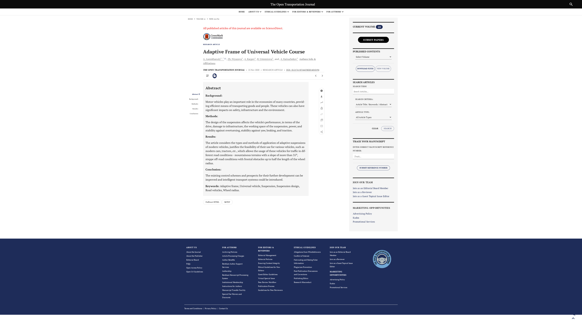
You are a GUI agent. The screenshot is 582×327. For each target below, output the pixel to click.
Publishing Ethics (301, 278)
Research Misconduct (302, 282)
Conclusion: (194, 114)
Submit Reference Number (373, 168)
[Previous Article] (316, 75)
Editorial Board (192, 260)
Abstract (195, 94)
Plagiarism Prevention (303, 267)
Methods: (195, 104)
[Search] (571, 4)
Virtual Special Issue (266, 278)
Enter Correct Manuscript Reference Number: (373, 149)
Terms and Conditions (193, 308)
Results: (195, 109)
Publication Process (266, 286)
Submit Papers (373, 39)
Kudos (356, 217)
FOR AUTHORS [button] (333, 12)
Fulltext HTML (212, 202)
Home (242, 12)
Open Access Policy (194, 268)
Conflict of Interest (301, 256)
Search (387, 128)
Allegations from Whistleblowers (307, 252)
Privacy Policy (210, 308)
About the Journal (193, 252)
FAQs (188, 264)
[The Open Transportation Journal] (381, 259)
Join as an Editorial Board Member (370, 188)
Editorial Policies (265, 259)
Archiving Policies (229, 252)
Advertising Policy (362, 213)
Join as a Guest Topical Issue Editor (371, 196)
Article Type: (362, 112)
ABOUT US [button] (253, 12)
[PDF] (215, 75)
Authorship (226, 271)
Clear (375, 128)
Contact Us (223, 308)
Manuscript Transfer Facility (233, 290)
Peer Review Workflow (267, 282)
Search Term (359, 86)
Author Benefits (228, 260)
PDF (228, 202)
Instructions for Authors (232, 286)
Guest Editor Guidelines (268, 274)
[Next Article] (322, 75)
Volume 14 (201, 19)
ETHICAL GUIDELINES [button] (276, 12)
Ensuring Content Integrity (269, 263)
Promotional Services (364, 221)
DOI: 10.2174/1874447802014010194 (302, 70)
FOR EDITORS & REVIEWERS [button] (306, 12)
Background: (193, 99)
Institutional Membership (232, 282)
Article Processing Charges (233, 256)
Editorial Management (267, 255)
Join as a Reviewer (362, 192)
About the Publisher (194, 256)
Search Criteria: (364, 99)
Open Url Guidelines (194, 272)
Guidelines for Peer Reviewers (270, 290)
